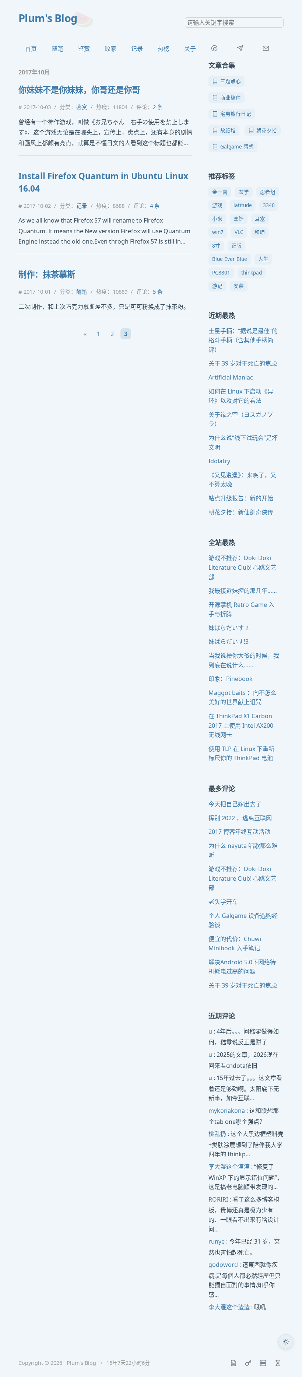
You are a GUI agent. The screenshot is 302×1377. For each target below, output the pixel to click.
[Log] (233, 1363)
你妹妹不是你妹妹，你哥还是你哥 (79, 89)
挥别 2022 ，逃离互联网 (240, 818)
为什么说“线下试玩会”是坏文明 (243, 442)
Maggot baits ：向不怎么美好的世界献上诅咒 (242, 697)
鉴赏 (84, 49)
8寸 (216, 245)
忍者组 (267, 191)
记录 (137, 49)
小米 (217, 218)
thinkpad (251, 272)
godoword (223, 1265)
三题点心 (230, 80)
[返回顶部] (285, 1360)
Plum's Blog (47, 18)
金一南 (220, 191)
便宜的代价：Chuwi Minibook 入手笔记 (234, 944)
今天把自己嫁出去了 (234, 804)
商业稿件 (230, 97)
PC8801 (221, 272)
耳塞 (260, 218)
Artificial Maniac (230, 377)
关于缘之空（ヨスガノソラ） (240, 419)
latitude (242, 205)
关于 (190, 49)
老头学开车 (223, 902)
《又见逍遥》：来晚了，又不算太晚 (242, 480)
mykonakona (226, 1111)
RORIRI (218, 1199)
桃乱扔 (217, 1134)
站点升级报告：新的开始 (240, 498)
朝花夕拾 (266, 130)
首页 (31, 49)
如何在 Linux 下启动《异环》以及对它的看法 (240, 396)
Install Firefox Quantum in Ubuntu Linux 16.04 (103, 182)
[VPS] (263, 1363)
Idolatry (219, 461)
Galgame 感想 (237, 146)
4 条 (155, 205)
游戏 (217, 205)
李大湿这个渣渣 (229, 1167)
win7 (218, 231)
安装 (238, 285)
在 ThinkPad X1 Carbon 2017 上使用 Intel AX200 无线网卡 (240, 725)
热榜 (163, 49)
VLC (239, 231)
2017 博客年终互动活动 (239, 832)
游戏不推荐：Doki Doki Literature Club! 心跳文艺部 (242, 567)
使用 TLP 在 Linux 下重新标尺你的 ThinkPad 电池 (241, 753)
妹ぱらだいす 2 (228, 628)
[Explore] (214, 48)
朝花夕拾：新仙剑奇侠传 (240, 512)
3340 (269, 205)
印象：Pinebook (230, 679)
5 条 (158, 291)
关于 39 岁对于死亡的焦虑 (242, 363)
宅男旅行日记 (235, 113)
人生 (263, 258)
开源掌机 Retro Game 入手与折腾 (241, 609)
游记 (217, 285)
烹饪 (238, 218)
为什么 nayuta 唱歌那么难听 (243, 850)
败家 (110, 49)
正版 (236, 245)
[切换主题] (285, 1341)
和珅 (259, 231)
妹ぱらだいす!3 (228, 641)
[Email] (266, 48)
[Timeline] (278, 1363)
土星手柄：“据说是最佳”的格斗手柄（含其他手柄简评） (243, 340)
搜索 (277, 22)
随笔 (57, 49)
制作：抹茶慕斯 (46, 274)
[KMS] (248, 1363)
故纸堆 (228, 130)
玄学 (244, 191)
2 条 (158, 107)
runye (216, 1241)
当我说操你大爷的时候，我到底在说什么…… (243, 660)
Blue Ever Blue (229, 258)
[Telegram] (240, 48)
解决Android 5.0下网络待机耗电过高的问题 (242, 967)
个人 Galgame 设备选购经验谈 (243, 920)
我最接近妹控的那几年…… (242, 591)
